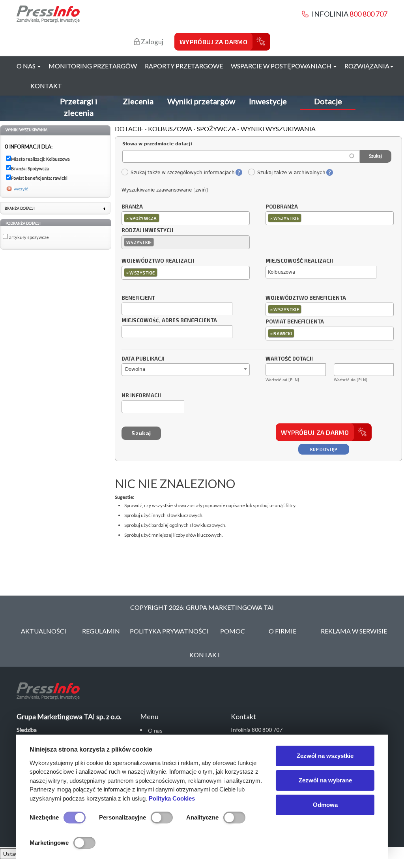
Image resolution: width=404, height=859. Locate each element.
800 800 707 (368, 13)
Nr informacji (141, 395)
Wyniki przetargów (201, 101)
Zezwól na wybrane (325, 780)
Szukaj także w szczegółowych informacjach (182, 172)
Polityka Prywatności (169, 631)
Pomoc (232, 631)
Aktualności (43, 631)
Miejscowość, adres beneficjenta (169, 320)
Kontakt (46, 85)
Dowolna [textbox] (135, 369)
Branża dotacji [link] (20, 208)
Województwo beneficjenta (306, 298)
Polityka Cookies (172, 798)
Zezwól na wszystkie (325, 755)
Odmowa (325, 804)
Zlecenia (138, 101)
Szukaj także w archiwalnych (291, 172)
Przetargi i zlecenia (78, 106)
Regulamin (101, 631)
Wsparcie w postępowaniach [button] (282, 66)
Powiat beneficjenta (295, 322)
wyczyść (21, 188)
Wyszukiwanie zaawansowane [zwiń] (165, 190)
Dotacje (328, 101)
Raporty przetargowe (184, 66)
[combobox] (186, 218)
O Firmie (282, 631)
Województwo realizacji (158, 261)
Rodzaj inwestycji (147, 230)
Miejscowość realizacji (299, 261)
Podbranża (282, 207)
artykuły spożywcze (29, 237)
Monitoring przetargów (93, 66)
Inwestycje (268, 101)
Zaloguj (151, 42)
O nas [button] (27, 66)
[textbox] (163, 218)
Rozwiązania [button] (366, 66)
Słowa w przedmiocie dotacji (157, 144)
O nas (155, 730)
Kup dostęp (323, 449)
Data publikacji (143, 359)
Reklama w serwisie (354, 631)
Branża (132, 207)
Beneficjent (138, 298)
